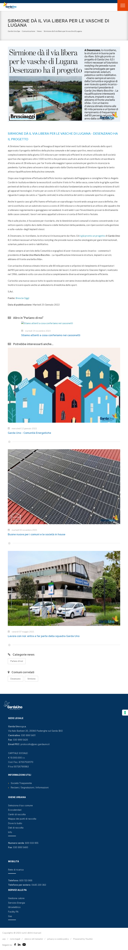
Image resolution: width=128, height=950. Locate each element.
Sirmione (31, 678)
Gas (10, 916)
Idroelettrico (14, 907)
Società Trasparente (21, 783)
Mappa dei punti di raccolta (22, 818)
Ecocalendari (15, 809)
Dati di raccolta (15, 827)
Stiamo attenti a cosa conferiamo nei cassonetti (37, 335)
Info (10, 832)
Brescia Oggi (22, 298)
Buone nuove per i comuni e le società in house (36, 534)
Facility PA (13, 911)
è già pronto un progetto (92, 235)
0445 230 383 (39, 884)
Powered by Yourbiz (83, 939)
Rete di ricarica (16, 869)
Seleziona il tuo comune (20, 805)
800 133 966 (25, 880)
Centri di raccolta (17, 814)
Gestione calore (16, 898)
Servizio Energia (16, 902)
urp (4, 939)
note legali (15, 939)
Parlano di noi (16, 661)
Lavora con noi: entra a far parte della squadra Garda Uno (43, 636)
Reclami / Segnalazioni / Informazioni (30, 787)
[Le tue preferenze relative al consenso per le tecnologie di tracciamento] (125, 713)
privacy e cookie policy (58, 939)
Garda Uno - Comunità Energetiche (29, 432)
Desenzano (15, 678)
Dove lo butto (15, 823)
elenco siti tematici (34, 939)
